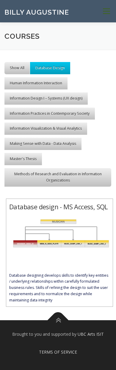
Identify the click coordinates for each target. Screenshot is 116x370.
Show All (17, 67)
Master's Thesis (23, 158)
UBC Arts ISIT (91, 334)
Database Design (50, 67)
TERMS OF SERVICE (58, 352)
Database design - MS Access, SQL (58, 206)
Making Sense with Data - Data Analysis (43, 143)
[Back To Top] (58, 320)
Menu (106, 11)
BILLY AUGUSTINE (36, 12)
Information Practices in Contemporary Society (50, 113)
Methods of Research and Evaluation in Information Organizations (58, 177)
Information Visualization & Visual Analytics (46, 128)
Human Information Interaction (36, 83)
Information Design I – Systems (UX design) (46, 98)
